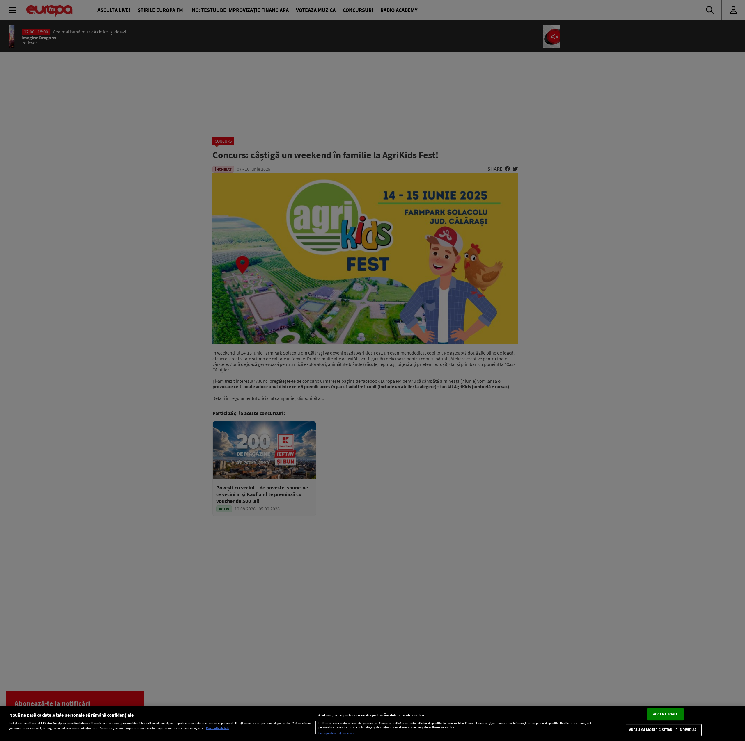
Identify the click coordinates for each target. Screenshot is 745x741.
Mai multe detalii (217, 728)
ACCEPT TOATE (665, 714)
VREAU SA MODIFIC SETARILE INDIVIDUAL (663, 730)
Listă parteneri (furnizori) (336, 733)
